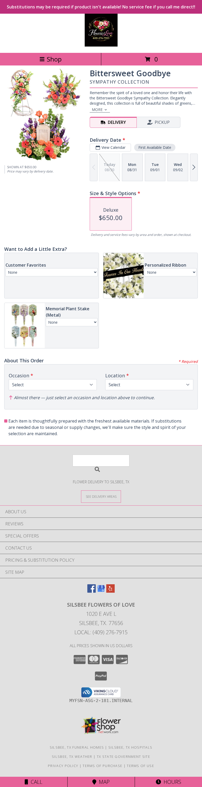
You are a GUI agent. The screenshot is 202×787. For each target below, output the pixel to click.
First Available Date (154, 147)
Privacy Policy (63, 765)
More (97, 109)
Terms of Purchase (102, 765)
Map (103, 781)
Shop (54, 59)
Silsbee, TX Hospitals (130, 747)
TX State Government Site (123, 756)
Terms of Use (140, 765)
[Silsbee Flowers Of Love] (101, 45)
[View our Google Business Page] (101, 591)
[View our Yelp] (110, 591)
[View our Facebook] (91, 591)
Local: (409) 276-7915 (101, 632)
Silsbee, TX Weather (72, 756)
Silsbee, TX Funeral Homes (77, 747)
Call (35, 781)
